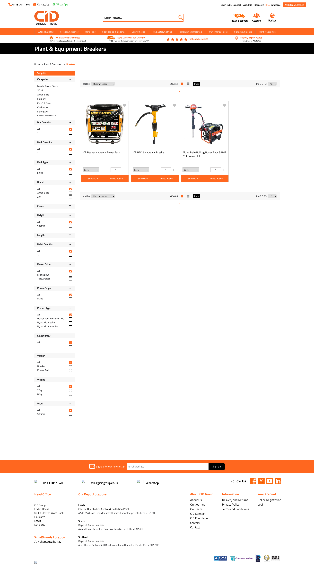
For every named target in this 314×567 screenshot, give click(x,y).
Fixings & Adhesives (69, 31)
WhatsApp (62, 4)
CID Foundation (199, 518)
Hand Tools (90, 31)
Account (256, 20)
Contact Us (43, 4)
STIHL (40, 90)
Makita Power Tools (47, 86)
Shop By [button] (41, 73)
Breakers (70, 64)
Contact (195, 527)
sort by (86, 84)
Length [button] (40, 235)
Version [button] (41, 356)
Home (37, 64)
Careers (195, 523)
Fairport (41, 99)
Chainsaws (42, 107)
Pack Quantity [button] (44, 142)
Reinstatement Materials (190, 31)
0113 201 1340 (21, 4)
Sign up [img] (216, 466)
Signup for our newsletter (110, 466)
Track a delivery (239, 20)
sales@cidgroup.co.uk (104, 483)
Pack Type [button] (42, 162)
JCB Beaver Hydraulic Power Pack (101, 152)
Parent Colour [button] (44, 264)
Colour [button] (40, 206)
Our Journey (197, 504)
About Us (247, 5)
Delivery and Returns (235, 500)
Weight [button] (41, 379)
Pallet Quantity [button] (44, 244)
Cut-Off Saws (44, 103)
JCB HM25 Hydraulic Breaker (149, 152)
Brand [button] (40, 182)
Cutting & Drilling (45, 31)
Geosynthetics (138, 31)
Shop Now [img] (93, 178)
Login (261, 504)
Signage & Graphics (243, 31)
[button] (180, 17)
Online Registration (269, 500)
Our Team (196, 509)
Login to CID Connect (231, 5)
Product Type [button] (44, 308)
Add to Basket (116, 178)
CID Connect (197, 513)
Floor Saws (43, 111)
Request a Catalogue (267, 5)
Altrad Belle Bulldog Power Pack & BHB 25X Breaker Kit (204, 154)
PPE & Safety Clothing (162, 31)
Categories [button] (42, 79)
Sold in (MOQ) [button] (44, 336)
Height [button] (40, 215)
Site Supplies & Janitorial (113, 31)
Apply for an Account (294, 5)
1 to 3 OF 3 (261, 84)
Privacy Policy (230, 504)
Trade (196, 83)
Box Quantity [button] (44, 122)
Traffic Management (218, 31)
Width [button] (40, 403)
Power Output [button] (44, 288)
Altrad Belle (43, 94)
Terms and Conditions (235, 509)
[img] (253, 481)
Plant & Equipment (267, 31)
